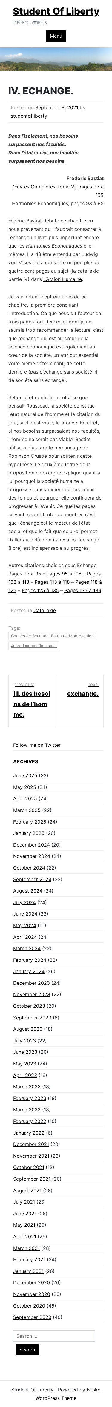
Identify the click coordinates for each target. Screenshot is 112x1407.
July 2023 (24, 1041)
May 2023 (24, 1064)
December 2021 (31, 1144)
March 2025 (27, 810)
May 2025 (24, 787)
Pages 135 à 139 (82, 590)
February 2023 (29, 1098)
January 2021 (28, 1271)
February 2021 (29, 1259)
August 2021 (27, 1191)
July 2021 (24, 1202)
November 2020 (31, 1294)
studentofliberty (29, 116)
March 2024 (27, 948)
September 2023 (32, 1018)
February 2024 (29, 960)
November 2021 (31, 1156)
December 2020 (31, 1282)
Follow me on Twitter (37, 745)
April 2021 (24, 1236)
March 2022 (27, 1110)
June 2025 (25, 775)
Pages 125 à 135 (40, 590)
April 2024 (25, 937)
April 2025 (25, 798)
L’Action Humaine (62, 279)
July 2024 (24, 902)
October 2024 (29, 868)
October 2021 (28, 1167)
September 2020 (32, 1317)
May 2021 (24, 1225)
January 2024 (29, 971)
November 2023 (31, 994)
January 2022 (29, 1133)
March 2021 (26, 1248)
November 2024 (31, 856)
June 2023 (25, 1052)
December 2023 (31, 983)
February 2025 (29, 822)
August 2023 (27, 1029)
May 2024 (24, 925)
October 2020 (29, 1306)
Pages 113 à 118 (52, 582)
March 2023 (27, 1087)
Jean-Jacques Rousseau (34, 645)
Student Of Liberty (56, 11)
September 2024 (32, 879)
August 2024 (27, 891)
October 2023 (29, 1006)
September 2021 (31, 1179)
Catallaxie (44, 610)
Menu (56, 36)
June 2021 (24, 1213)
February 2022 (29, 1121)
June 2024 (25, 914)
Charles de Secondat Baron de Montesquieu (52, 635)
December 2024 (31, 845)
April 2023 (25, 1075)
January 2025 (29, 833)
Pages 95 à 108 (64, 574)
